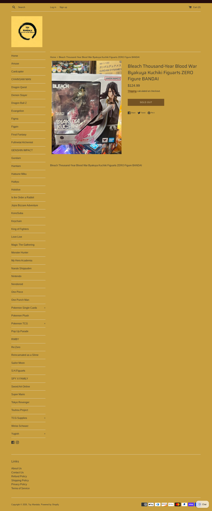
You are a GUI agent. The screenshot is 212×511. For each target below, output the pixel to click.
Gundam (16, 158)
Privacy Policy (19, 484)
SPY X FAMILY (19, 378)
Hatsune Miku (19, 174)
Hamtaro (16, 166)
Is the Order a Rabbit (22, 197)
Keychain (16, 221)
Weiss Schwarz (19, 426)
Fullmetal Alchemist (22, 142)
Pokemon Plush (20, 315)
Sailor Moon (18, 363)
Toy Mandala (34, 504)
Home (14, 55)
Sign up (63, 7)
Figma (14, 118)
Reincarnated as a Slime (24, 355)
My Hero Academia (21, 260)
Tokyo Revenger (20, 402)
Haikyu (15, 181)
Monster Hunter (19, 252)
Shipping (132, 91)
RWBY (15, 339)
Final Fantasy (18, 134)
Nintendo (16, 276)
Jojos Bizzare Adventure (24, 205)
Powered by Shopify (50, 504)
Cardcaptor (17, 71)
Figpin (14, 126)
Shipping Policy (20, 480)
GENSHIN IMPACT (22, 150)
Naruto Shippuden (21, 268)
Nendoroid (17, 284)
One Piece (17, 292)
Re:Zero (15, 347)
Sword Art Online (20, 386)
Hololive (15, 189)
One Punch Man (20, 300)
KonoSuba (17, 213)
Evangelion (17, 111)
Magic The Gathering (22, 244)
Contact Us (17, 472)
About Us (16, 468)
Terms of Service (20, 488)
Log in (53, 7)
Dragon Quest (19, 87)
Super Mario (18, 394)
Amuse (15, 63)
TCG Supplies (28, 418)
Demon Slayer (19, 95)
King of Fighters (20, 229)
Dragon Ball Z (19, 103)
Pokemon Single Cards (28, 307)
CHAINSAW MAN (21, 79)
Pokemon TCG (28, 323)
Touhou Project (19, 410)
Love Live (16, 236)
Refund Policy (19, 476)
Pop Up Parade (19, 331)
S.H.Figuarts (18, 370)
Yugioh (28, 433)
